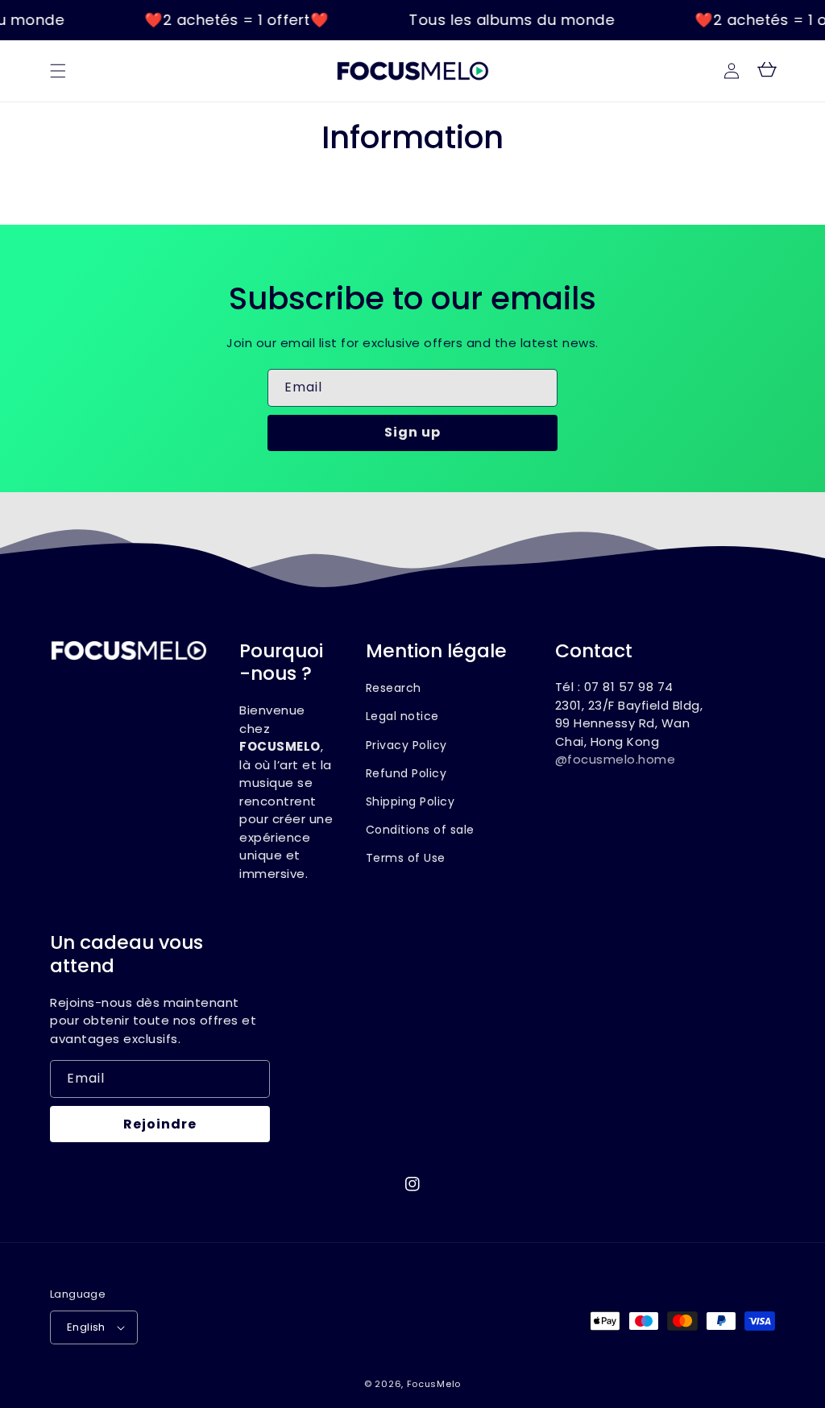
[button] (58, 71)
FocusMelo (434, 1383)
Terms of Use (406, 858)
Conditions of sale (420, 830)
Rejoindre (160, 1124)
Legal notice (402, 716)
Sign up (412, 432)
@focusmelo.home (615, 759)
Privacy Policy (406, 745)
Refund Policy (406, 773)
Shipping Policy (410, 801)
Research (393, 688)
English (86, 1327)
